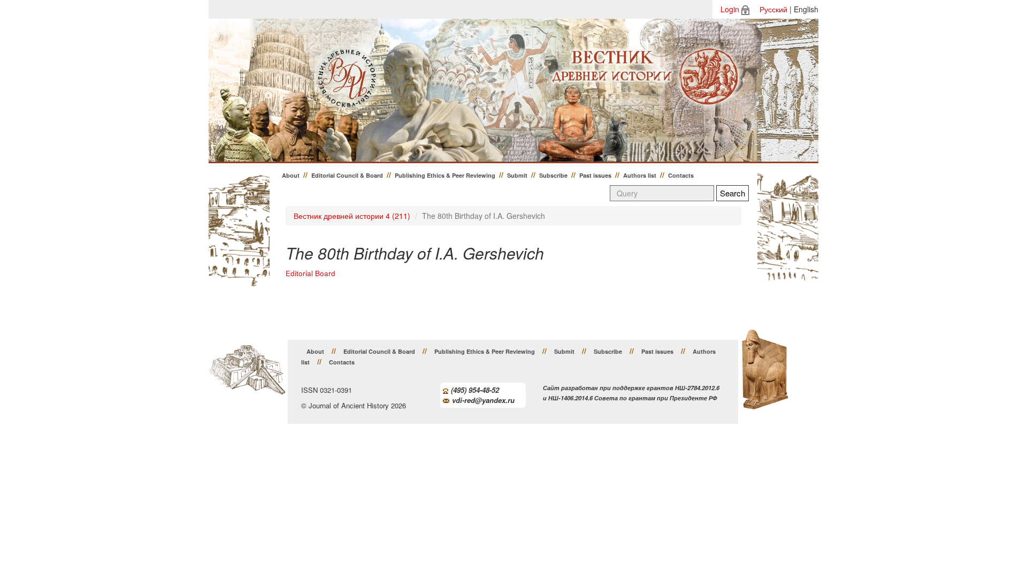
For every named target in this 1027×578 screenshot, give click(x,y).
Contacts (681, 175)
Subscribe (553, 175)
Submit (517, 175)
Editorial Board (310, 273)
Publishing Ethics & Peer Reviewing (445, 175)
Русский (773, 9)
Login (730, 9)
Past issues (595, 175)
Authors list (639, 175)
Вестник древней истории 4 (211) (352, 215)
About (291, 175)
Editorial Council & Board (347, 175)
